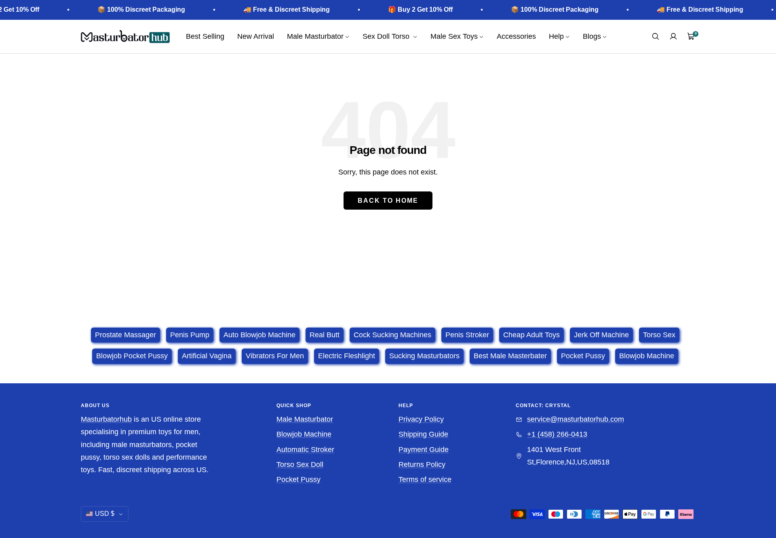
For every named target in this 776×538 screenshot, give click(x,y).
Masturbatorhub (106, 419)
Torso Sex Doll (299, 464)
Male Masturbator (304, 419)
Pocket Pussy (298, 479)
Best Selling (205, 36)
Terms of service (425, 479)
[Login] (673, 36)
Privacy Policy (421, 419)
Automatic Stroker (305, 450)
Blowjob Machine (303, 434)
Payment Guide (424, 450)
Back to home (388, 200)
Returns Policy (422, 464)
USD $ (104, 513)
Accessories (516, 36)
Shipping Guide (423, 434)
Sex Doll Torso (387, 36)
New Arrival (255, 36)
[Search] (656, 36)
